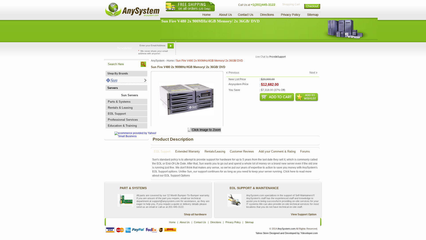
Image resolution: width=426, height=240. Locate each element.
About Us (225, 14)
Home (207, 14)
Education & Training (122, 125)
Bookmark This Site (239, 47)
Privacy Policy (291, 14)
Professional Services (123, 119)
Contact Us (245, 14)
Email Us (186, 47)
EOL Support (117, 113)
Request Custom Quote (300, 47)
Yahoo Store (262, 233)
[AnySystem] (132, 16)
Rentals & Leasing (120, 107)
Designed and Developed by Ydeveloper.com (293, 233)
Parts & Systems (119, 101)
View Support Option (303, 214)
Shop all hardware (195, 214)
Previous (234, 72)
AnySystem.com (286, 228)
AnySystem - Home (162, 60)
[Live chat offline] (268, 47)
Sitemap (312, 14)
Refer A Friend (210, 47)
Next (312, 72)
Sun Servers (129, 95)
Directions (267, 14)
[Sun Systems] (126, 82)
